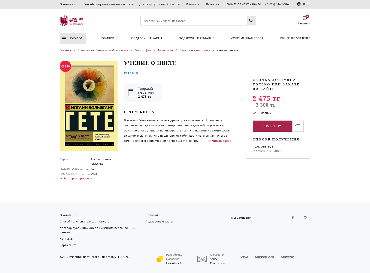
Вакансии (212, 4)
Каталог (75, 38)
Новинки (107, 38)
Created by (217, 255)
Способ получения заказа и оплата (108, 4)
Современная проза (247, 38)
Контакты (193, 4)
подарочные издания (196, 38)
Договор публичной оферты (159, 4)
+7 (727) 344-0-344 (277, 4)
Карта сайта (68, 245)
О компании (68, 4)
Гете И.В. (131, 73)
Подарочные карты (146, 38)
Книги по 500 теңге (295, 38)
